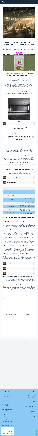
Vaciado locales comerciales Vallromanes (7, 398)
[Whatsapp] (36, 432)
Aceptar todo (11, 433)
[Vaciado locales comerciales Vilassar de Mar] (30, 364)
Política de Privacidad (7, 395)
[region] (7, 431)
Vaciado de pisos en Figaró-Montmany (31, 406)
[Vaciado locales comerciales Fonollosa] (19, 364)
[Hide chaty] (36, 434)
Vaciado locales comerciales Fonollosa (7, 400)
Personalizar (4, 433)
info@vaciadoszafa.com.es (7, 396)
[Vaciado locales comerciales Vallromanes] (7, 364)
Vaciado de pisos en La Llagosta (31, 395)
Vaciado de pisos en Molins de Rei (31, 416)
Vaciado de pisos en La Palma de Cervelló (31, 401)
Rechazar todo (7, 433)
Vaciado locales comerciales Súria (7, 414)
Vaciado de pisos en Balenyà (30, 414)
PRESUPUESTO (19, 52)
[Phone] (36, 431)
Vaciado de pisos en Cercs (31, 411)
